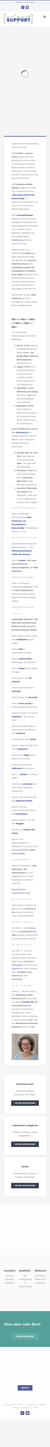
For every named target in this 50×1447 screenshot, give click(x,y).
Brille (33, 739)
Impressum (27, 1408)
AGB (35, 1408)
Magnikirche (17, 968)
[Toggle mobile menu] (44, 16)
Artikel (22, 560)
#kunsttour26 (22, 432)
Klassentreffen (25, 659)
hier (14, 908)
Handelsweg (17, 979)
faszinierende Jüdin (20, 850)
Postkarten (17, 716)
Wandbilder (17, 240)
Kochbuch (20, 733)
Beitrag (32, 928)
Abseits (23, 774)
